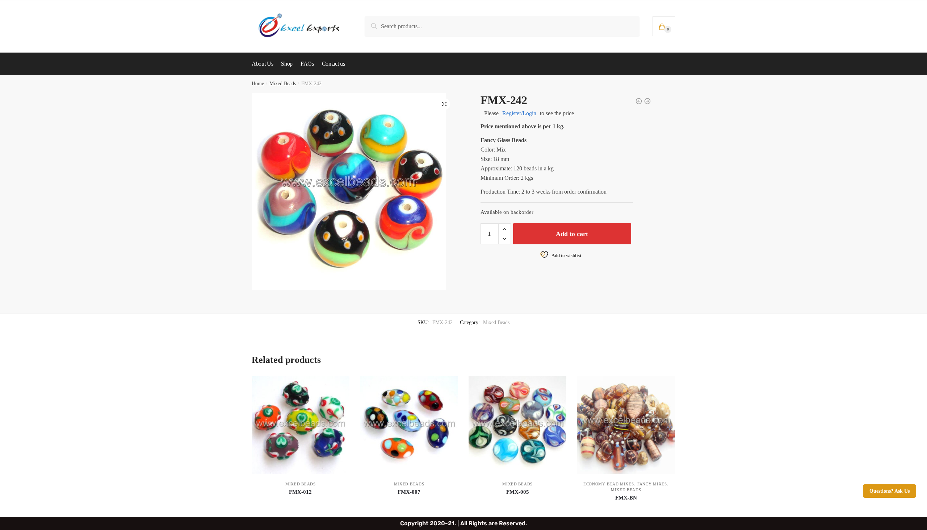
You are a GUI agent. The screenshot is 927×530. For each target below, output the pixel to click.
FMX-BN (626, 498)
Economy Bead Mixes (608, 484)
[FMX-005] (517, 425)
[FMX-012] (300, 425)
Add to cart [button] (300, 508)
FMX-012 (300, 492)
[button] (444, 104)
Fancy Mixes (652, 484)
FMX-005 (517, 492)
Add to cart (572, 233)
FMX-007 (409, 492)
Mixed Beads (282, 83)
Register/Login (519, 113)
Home (258, 83)
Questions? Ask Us (889, 491)
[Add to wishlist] (340, 385)
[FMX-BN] (626, 425)
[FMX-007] (409, 425)
